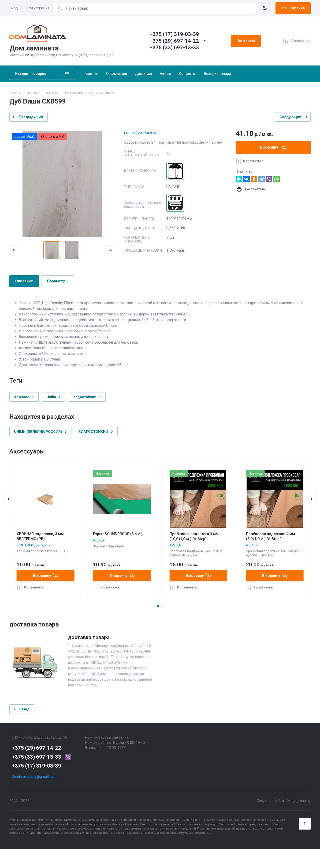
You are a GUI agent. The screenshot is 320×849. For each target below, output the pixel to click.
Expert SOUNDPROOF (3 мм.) (118, 534)
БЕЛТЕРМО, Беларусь (33, 545)
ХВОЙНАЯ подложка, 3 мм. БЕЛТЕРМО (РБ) (41, 536)
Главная (91, 73)
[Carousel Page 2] (162, 606)
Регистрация (38, 8)
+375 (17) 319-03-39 (174, 34)
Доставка (143, 73)
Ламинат (33, 93)
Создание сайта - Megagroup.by (284, 801)
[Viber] (269, 179)
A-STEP (99, 540)
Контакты (246, 41)
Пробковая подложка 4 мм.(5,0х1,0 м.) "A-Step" (271, 536)
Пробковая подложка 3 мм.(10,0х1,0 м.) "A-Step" (195, 536)
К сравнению (253, 161)
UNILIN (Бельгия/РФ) (140, 133)
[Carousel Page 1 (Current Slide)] (158, 606)
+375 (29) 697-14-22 (174, 41)
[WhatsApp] (276, 179)
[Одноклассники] (254, 179)
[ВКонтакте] (246, 179)
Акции (165, 73)
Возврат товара (217, 73)
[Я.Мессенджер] (239, 179)
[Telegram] (261, 179)
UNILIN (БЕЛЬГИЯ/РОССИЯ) (64, 93)
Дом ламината (34, 48)
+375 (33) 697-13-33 (174, 47)
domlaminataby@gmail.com (34, 776)
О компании (116, 73)
